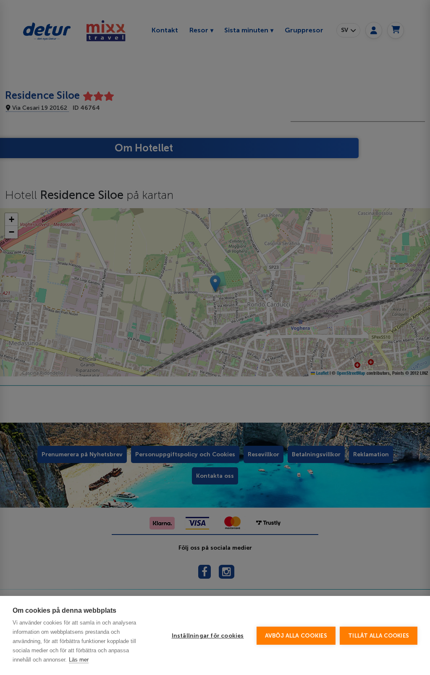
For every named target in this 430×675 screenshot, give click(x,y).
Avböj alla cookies (296, 635)
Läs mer (79, 659)
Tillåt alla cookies (378, 636)
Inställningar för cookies (208, 635)
